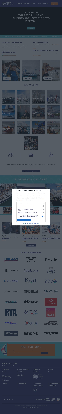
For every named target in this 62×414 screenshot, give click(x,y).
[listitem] (31, 203)
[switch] (43, 206)
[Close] (48, 190)
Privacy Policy (36, 223)
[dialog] (31, 207)
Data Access (31, 223)
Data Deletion (25, 223)
